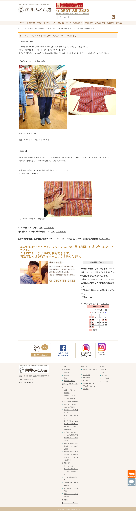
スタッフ (104, 372)
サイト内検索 (104, 378)
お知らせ (103, 366)
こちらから (49, 227)
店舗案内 (110, 23)
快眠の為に (67, 372)
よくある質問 (100, 23)
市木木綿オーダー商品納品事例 (46, 28)
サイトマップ (104, 381)
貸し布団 (85, 389)
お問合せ (119, 23)
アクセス (104, 375)
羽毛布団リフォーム (89, 386)
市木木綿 (85, 380)
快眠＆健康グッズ (88, 383)
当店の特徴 (31, 23)
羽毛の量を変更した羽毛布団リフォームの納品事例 (71, 446)
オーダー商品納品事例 (74, 23)
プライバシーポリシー (70, 503)
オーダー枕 (86, 375)
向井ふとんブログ (69, 381)
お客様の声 (89, 23)
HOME (22, 23)
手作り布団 (86, 377)
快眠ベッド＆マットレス (46, 23)
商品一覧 (60, 23)
